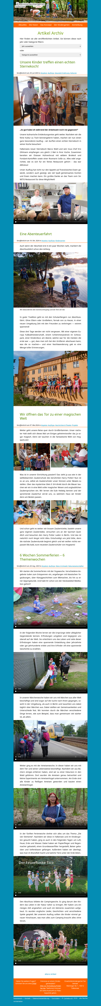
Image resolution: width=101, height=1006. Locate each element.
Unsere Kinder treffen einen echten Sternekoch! (47, 64)
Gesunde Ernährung (62, 73)
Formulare (56, 998)
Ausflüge (51, 73)
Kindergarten (60, 240)
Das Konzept (46, 24)
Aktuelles (23, 24)
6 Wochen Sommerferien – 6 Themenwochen (42, 557)
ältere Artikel (50, 974)
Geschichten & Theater (63, 425)
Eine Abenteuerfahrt (36, 234)
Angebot (44, 73)
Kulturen (73, 73)
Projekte (75, 425)
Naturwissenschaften (76, 566)
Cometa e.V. (68, 998)
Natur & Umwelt (61, 566)
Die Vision (33, 24)
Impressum (18, 998)
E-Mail (34, 983)
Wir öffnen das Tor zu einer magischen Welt (50, 416)
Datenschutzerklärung (41, 998)
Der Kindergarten (62, 24)
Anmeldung (77, 24)
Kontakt (27, 998)
